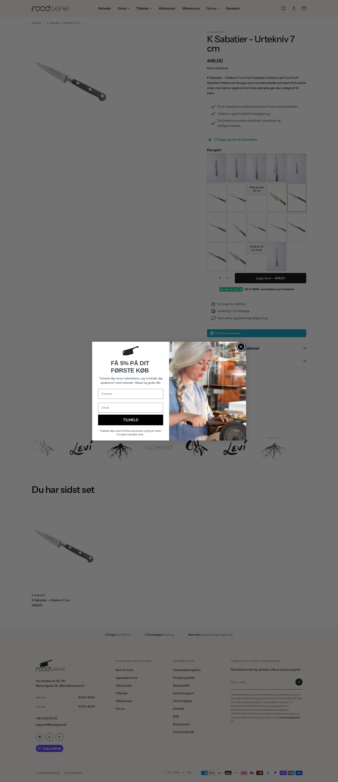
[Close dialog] (241, 346)
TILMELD (130, 420)
